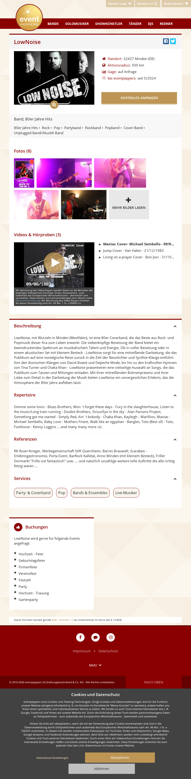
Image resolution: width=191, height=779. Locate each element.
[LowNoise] (24, 173)
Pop (61, 492)
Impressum (82, 651)
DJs (150, 23)
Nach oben (153, 682)
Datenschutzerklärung (28, 300)
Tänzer (135, 23)
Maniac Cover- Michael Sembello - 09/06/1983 (139, 244)
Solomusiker (77, 23)
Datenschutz (108, 651)
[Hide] (88, 527)
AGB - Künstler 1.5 (62, 620)
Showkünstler (108, 23)
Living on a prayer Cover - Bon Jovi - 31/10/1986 (139, 257)
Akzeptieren (120, 757)
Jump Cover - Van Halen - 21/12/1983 (133, 250)
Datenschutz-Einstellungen (52, 757)
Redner (166, 23)
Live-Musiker (126, 492)
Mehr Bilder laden (129, 207)
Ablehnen (101, 768)
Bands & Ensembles (90, 492)
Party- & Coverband (33, 492)
